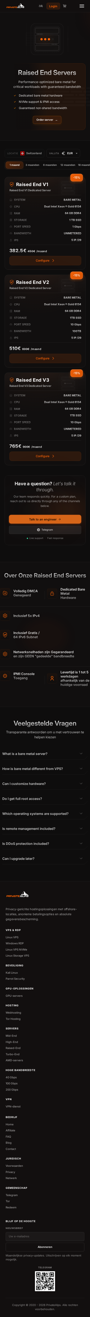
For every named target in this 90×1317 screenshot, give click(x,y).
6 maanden (50, 164)
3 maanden (32, 164)
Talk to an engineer (43, 519)
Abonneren (45, 1247)
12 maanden (67, 164)
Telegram (47, 529)
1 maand (15, 164)
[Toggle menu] (82, 6)
